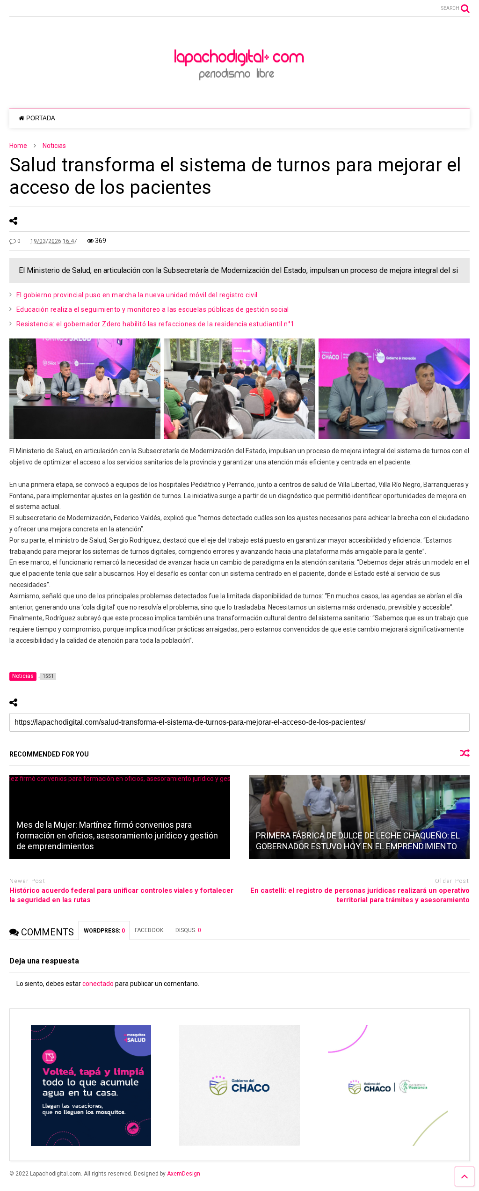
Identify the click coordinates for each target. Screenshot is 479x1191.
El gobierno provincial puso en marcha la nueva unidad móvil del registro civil (137, 295)
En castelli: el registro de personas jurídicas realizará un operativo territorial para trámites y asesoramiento (360, 895)
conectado (98, 983)
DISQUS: (188, 930)
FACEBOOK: (150, 930)
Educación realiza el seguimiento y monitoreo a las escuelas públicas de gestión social (152, 309)
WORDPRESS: (104, 930)
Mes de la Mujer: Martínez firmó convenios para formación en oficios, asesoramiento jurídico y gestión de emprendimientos (117, 836)
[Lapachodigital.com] (239, 92)
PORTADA (40, 118)
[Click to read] (359, 817)
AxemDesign (183, 1173)
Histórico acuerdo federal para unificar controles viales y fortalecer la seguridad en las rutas (121, 895)
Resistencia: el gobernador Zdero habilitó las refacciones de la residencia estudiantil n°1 (155, 324)
